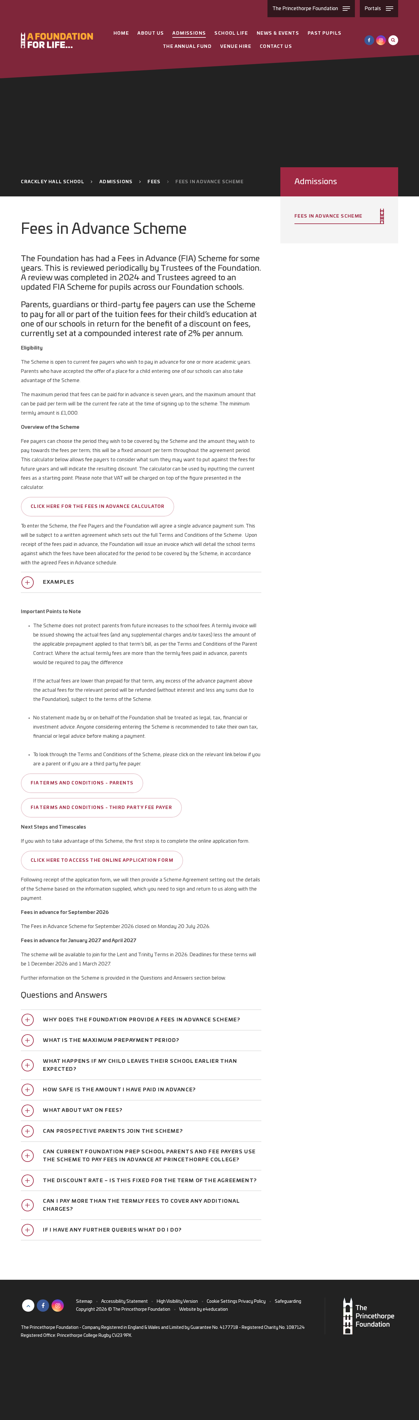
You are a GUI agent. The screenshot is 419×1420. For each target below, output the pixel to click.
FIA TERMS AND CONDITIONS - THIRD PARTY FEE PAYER (101, 808)
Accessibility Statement (124, 1301)
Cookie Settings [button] (222, 1301)
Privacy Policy (252, 1301)
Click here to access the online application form (102, 860)
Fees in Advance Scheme (209, 182)
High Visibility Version (177, 1301)
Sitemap (84, 1301)
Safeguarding (288, 1301)
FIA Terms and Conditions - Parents (82, 783)
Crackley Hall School (52, 182)
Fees (154, 182)
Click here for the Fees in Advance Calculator (98, 507)
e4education (215, 1309)
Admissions (116, 182)
